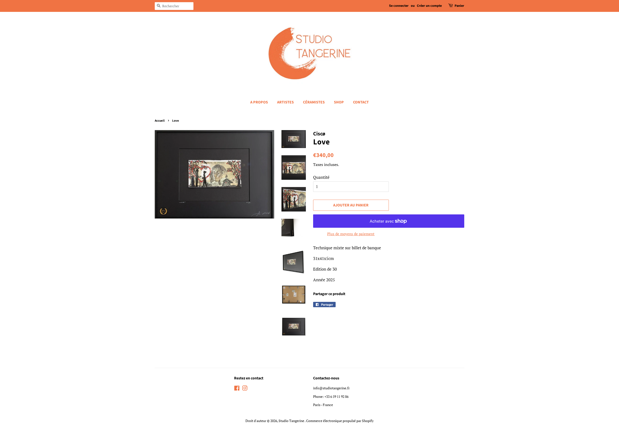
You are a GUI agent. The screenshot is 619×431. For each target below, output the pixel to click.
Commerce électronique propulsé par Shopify (340, 420)
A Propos (259, 102)
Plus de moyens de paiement (351, 233)
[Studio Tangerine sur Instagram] (244, 389)
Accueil (160, 120)
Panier (459, 5)
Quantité (321, 177)
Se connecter (399, 5)
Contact (361, 102)
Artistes (285, 102)
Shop (339, 102)
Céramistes (314, 102)
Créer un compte (429, 5)
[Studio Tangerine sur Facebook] (237, 389)
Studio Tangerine (292, 420)
